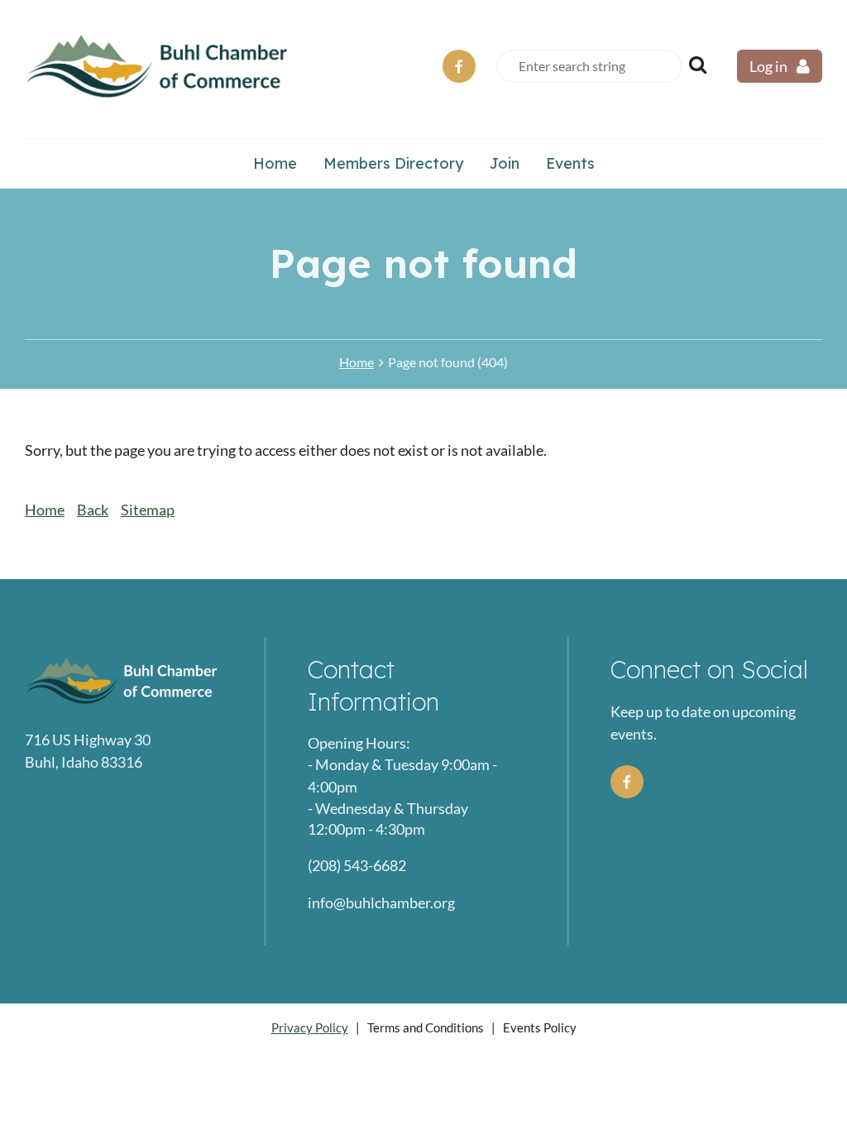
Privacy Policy (309, 1027)
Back (92, 509)
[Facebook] (459, 66)
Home (356, 362)
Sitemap (148, 509)
